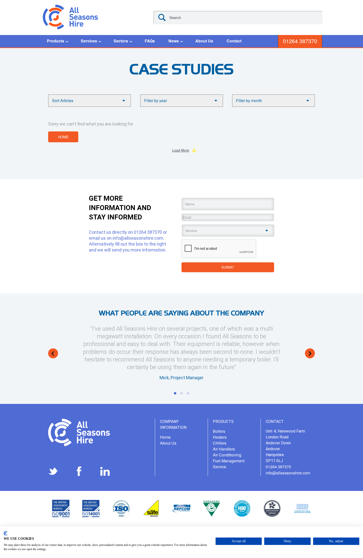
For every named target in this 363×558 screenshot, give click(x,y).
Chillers (219, 443)
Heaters (220, 437)
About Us (204, 41)
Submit (228, 267)
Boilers (219, 431)
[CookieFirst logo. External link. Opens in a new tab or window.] (5, 533)
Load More (180, 150)
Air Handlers (224, 449)
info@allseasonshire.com (138, 238)
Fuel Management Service (228, 463)
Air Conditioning (227, 455)
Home (63, 136)
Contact (234, 41)
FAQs (150, 41)
